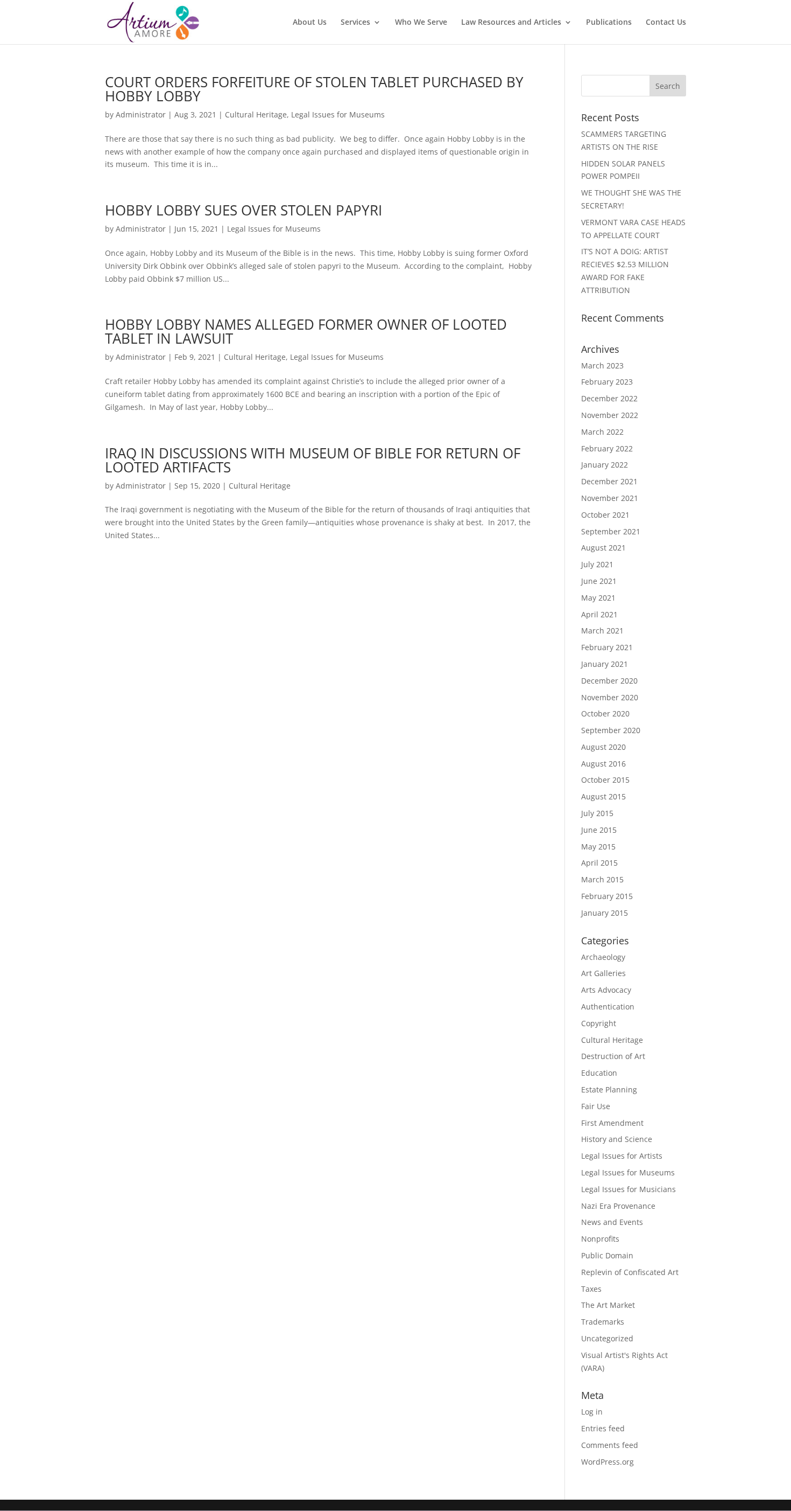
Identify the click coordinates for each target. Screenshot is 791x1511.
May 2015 (598, 846)
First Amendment (612, 1123)
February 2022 (607, 448)
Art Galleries (603, 973)
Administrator (141, 114)
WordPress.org (607, 1462)
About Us (310, 22)
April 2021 (599, 614)
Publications (609, 22)
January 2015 (604, 913)
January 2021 (604, 664)
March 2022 (602, 432)
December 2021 (609, 481)
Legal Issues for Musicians (628, 1189)
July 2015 (597, 813)
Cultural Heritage (256, 114)
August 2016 (603, 763)
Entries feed (603, 1428)
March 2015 (602, 879)
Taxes (591, 1289)
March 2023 (602, 365)
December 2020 (609, 681)
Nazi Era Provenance (618, 1206)
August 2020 (603, 747)
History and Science (616, 1139)
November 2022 (609, 415)
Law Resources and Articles (511, 22)
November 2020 (609, 697)
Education (599, 1073)
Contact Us (666, 22)
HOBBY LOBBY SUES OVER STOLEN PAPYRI (243, 210)
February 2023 (607, 382)
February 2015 (607, 896)
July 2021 (597, 564)
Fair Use (595, 1106)
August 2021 (603, 547)
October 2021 (605, 515)
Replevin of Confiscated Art (630, 1272)
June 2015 (599, 830)
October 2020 (605, 713)
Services (355, 22)
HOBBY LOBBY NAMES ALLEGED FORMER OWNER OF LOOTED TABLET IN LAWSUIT (306, 331)
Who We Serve (421, 22)
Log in (592, 1411)
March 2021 (602, 630)
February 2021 (607, 647)
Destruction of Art (613, 1056)
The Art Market (608, 1305)
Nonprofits (600, 1239)
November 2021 (609, 498)
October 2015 (605, 780)
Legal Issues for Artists (621, 1156)
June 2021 (599, 581)
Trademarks (602, 1322)
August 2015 (603, 796)
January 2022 (604, 464)
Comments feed (609, 1445)
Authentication (607, 1006)
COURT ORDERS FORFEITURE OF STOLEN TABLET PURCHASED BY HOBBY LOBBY (314, 89)
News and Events (612, 1222)
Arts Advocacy (606, 990)
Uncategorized (607, 1338)
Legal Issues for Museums (338, 114)
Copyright (598, 1023)
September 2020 (610, 730)
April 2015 (599, 863)
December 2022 (609, 398)
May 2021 (598, 598)
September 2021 (610, 531)
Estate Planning (609, 1089)
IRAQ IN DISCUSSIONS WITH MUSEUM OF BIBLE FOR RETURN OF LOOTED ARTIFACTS (312, 460)
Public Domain (607, 1255)
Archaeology (603, 957)
